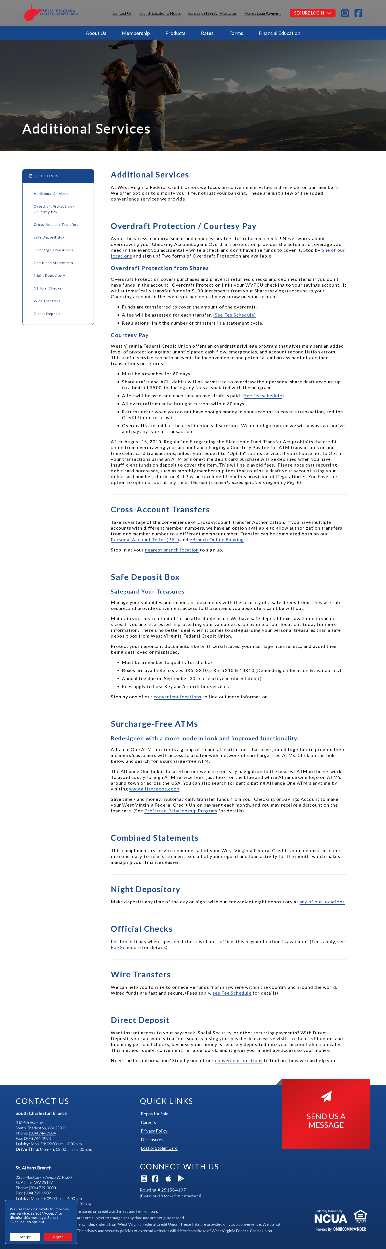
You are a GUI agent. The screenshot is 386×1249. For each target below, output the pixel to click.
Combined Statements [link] (53, 262)
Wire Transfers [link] (47, 301)
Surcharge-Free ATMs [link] (53, 250)
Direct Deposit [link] (47, 313)
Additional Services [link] (51, 193)
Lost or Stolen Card (159, 1148)
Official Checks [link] (48, 288)
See (263, 395)
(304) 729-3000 (42, 1187)
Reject (58, 1236)
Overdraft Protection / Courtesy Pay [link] (54, 209)
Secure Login (309, 12)
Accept (25, 1236)
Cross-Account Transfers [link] (56, 224)
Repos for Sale (154, 1113)
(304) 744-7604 (42, 1133)
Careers (148, 1122)
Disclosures (152, 1139)
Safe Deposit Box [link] (49, 237)
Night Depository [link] (49, 275)
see (232, 992)
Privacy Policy (154, 1130)
